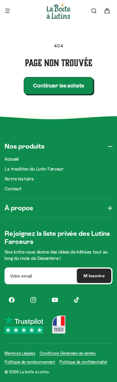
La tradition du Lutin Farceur (34, 168)
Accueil (11, 159)
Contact (13, 188)
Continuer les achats (58, 85)
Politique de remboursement (29, 362)
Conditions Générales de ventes (68, 353)
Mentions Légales (19, 353)
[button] (7, 10)
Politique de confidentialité (83, 362)
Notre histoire (19, 178)
